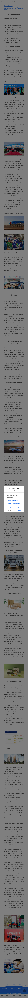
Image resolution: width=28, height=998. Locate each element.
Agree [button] (19, 510)
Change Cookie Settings (14, 500)
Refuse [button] (9, 510)
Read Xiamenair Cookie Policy (13, 504)
